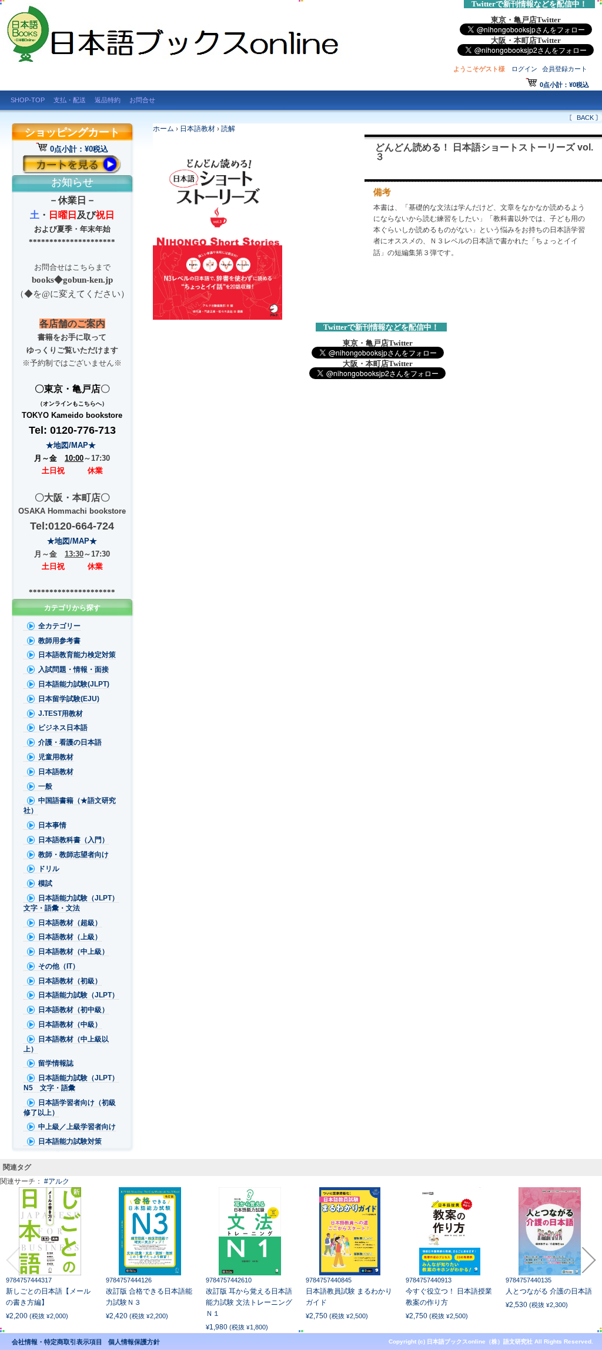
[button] (13, 1260)
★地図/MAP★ (72, 445)
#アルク (56, 1181)
